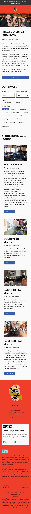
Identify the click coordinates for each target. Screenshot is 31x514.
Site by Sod (15, 496)
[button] (28, 10)
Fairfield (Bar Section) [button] (13, 342)
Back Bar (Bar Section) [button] (13, 291)
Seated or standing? (22, 91)
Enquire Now (15, 77)
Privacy (4, 100)
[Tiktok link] (17, 405)
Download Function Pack (10, 39)
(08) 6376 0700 (15, 410)
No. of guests (5, 91)
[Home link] (15, 9)
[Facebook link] (12, 405)
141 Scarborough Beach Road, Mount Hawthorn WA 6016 (15, 413)
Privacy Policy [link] (9, 492)
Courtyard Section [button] (11, 240)
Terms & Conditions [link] (19, 492)
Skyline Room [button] (13, 164)
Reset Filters (5, 126)
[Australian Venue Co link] (5, 486)
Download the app (15, 3)
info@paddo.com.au (15, 418)
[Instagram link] (15, 405)
